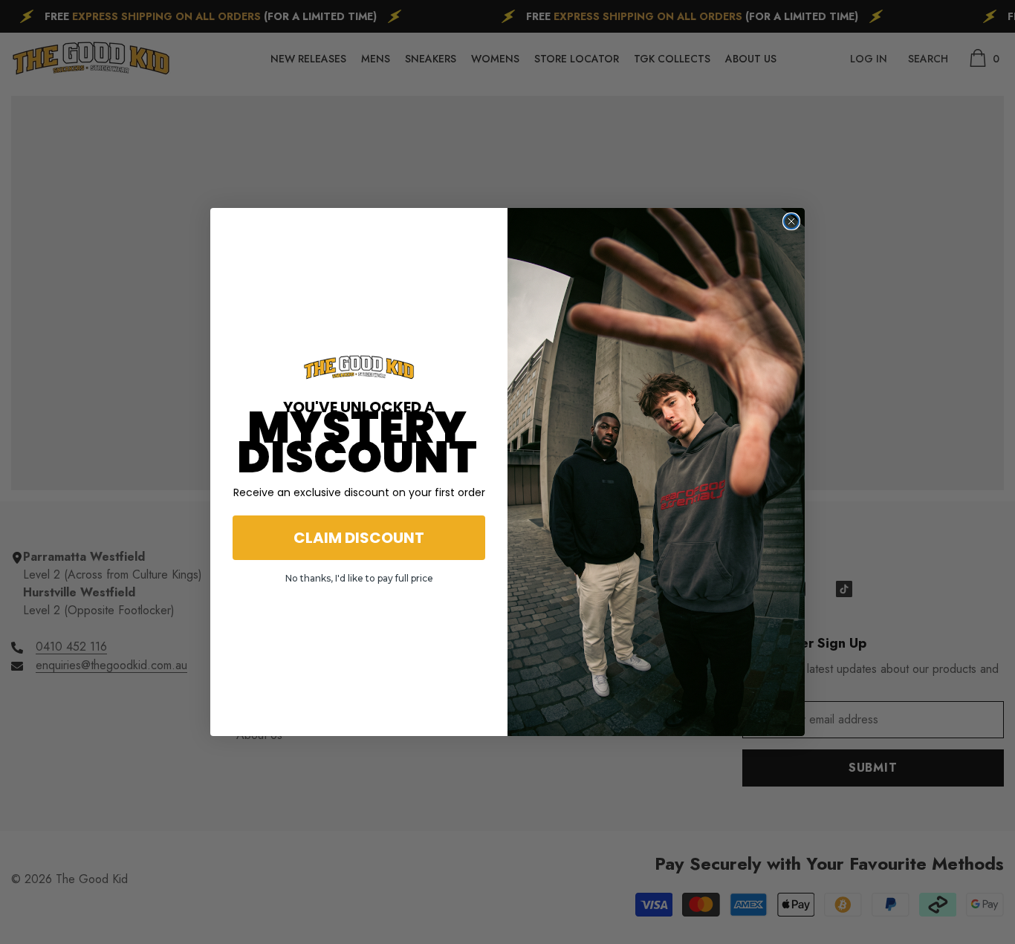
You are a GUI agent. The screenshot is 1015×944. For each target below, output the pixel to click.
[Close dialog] (791, 221)
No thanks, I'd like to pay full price (359, 578)
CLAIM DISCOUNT (359, 537)
